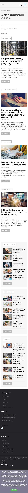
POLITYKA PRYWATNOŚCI (7, 466)
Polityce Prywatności (20, 486)
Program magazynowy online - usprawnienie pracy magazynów (12, 61)
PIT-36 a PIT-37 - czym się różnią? (9, 28)
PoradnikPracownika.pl (7, 452)
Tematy (9, 10)
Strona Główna (4, 10)
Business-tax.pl (5, 443)
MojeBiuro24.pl (5, 446)
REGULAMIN (4, 464)
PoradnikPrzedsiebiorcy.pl (8, 449)
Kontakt (3, 463)
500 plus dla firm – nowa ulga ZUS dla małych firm (13, 163)
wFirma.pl (4, 440)
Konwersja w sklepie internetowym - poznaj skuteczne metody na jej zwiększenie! (13, 113)
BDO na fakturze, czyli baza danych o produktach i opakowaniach (14, 212)
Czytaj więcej (5, 81)
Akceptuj (14, 489)
